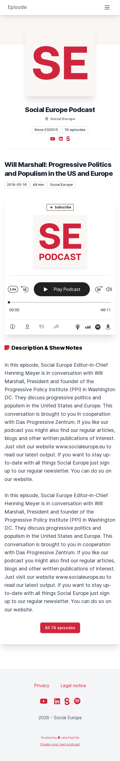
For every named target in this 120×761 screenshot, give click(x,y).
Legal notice (73, 685)
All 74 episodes (60, 627)
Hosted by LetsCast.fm (60, 738)
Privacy (41, 685)
